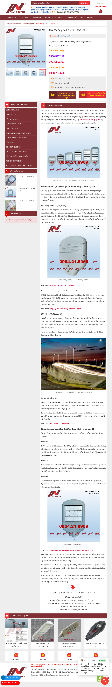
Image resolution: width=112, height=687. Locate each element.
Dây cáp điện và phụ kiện (17, 156)
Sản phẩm (37, 17)
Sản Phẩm (17, 23)
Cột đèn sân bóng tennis (17, 138)
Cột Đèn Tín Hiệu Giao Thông (18, 133)
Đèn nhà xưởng (13, 147)
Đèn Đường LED (28, 23)
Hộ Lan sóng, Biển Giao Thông (19, 166)
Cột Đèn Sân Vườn (14, 124)
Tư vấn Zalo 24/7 (12, 677)
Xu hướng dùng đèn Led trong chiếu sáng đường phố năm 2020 (77, 555)
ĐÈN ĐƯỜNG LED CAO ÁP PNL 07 (65, 289)
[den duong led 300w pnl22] (42, 77)
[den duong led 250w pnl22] (34, 77)
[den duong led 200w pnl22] (25, 72)
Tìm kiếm (85, 3)
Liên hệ (90, 17)
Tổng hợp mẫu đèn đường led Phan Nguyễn (70, 312)
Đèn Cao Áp (11, 115)
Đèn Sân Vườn (12, 129)
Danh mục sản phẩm (19, 105)
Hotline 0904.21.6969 (10, 683)
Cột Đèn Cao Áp (12, 110)
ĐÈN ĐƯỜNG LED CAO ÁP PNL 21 (64, 427)
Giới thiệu (24, 17)
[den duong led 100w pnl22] (26, 48)
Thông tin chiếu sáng (54, 17)
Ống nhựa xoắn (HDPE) (16, 152)
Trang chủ (11, 17)
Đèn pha (9, 142)
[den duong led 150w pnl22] (17, 72)
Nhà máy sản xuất (75, 17)
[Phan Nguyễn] (16, 8)
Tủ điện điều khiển (14, 161)
